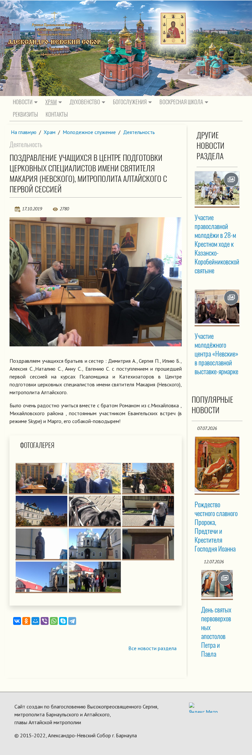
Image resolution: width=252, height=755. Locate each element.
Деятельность (139, 132)
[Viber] (45, 621)
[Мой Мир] (35, 621)
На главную (23, 132)
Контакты (57, 114)
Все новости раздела (152, 648)
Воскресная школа (181, 102)
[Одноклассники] (26, 621)
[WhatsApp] (54, 621)
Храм (51, 102)
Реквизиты (25, 114)
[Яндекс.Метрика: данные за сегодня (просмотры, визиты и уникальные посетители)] (203, 708)
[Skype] (63, 621)
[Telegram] (72, 621)
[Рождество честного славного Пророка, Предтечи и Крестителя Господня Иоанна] (217, 464)
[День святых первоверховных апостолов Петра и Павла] (217, 583)
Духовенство (85, 102)
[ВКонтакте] (17, 621)
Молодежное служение (89, 132)
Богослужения (130, 102)
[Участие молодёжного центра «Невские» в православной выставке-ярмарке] (217, 306)
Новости (22, 102)
